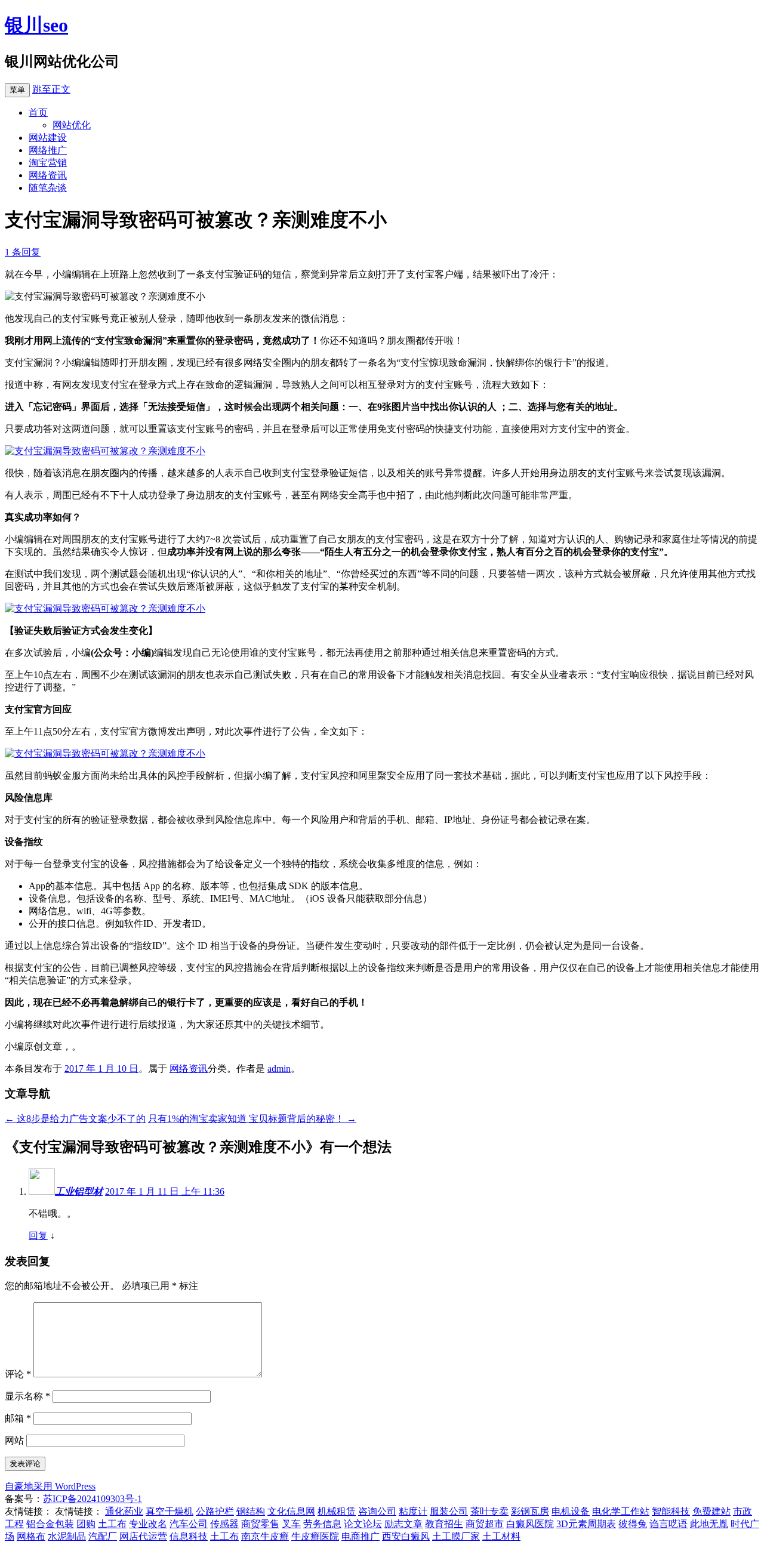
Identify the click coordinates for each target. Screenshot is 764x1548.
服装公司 (449, 1511)
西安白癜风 (406, 1536)
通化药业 (124, 1511)
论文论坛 (363, 1524)
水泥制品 (67, 1536)
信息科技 (189, 1536)
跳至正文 (51, 89)
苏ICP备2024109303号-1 (92, 1499)
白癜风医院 (530, 1524)
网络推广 (48, 150)
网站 (14, 1440)
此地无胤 (709, 1524)
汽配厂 (102, 1536)
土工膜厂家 (456, 1536)
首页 (38, 112)
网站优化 (72, 125)
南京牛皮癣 (265, 1536)
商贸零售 (260, 1524)
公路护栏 (215, 1511)
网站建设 (48, 137)
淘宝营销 (48, 163)
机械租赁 (337, 1511)
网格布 (31, 1536)
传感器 (224, 1524)
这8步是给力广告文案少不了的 (75, 1119)
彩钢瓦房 (530, 1511)
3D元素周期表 (586, 1524)
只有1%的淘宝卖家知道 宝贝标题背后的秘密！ (252, 1119)
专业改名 (148, 1524)
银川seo (36, 25)
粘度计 (413, 1511)
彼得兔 (632, 1524)
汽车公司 (189, 1524)
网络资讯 (48, 175)
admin (279, 1068)
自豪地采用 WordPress (50, 1486)
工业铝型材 (79, 1191)
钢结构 (250, 1511)
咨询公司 (377, 1511)
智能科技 (671, 1511)
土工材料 (501, 1536)
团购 (86, 1524)
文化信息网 (291, 1511)
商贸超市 (485, 1524)
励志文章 (403, 1524)
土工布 (112, 1524)
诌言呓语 (668, 1524)
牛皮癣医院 (315, 1536)
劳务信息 (322, 1524)
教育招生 (444, 1524)
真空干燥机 (169, 1511)
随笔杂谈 (48, 188)
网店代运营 (143, 1536)
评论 (18, 1374)
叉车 (291, 1524)
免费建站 (711, 1511)
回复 (38, 1236)
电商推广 (360, 1536)
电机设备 (571, 1511)
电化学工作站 (620, 1511)
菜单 (17, 89)
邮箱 (18, 1418)
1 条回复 (23, 252)
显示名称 (27, 1396)
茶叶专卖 (489, 1511)
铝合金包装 (50, 1524)
